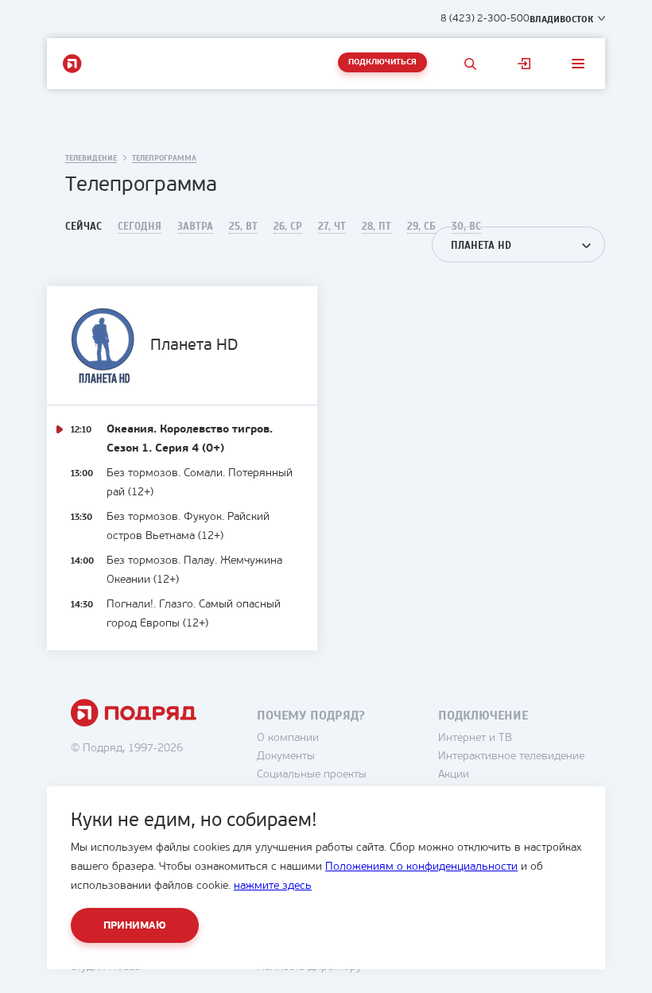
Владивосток (561, 19)
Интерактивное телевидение (511, 756)
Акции (453, 775)
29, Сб (421, 226)
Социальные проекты (312, 775)
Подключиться (382, 62)
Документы (286, 756)
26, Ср (288, 226)
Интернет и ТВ (475, 738)
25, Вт (243, 226)
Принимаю (134, 926)
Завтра (195, 226)
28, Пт (376, 226)
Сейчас (83, 226)
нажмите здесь (273, 886)
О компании (288, 738)
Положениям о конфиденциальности (421, 867)
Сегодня (139, 226)
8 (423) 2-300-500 (485, 19)
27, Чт (332, 226)
